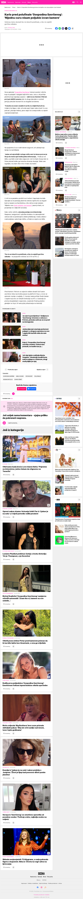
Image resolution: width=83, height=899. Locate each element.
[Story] (38, 880)
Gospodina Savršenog (22, 92)
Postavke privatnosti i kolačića (41, 894)
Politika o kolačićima (33, 883)
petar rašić (29, 376)
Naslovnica (7, 7)
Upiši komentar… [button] (13, 423)
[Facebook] (37, 887)
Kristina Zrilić (11, 27)
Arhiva (60, 883)
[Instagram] (41, 887)
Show (13, 7)
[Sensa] (44, 880)
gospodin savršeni (8, 376)
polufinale (37, 376)
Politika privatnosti (52, 883)
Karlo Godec (20, 376)
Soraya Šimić (18, 379)
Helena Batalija (7, 379)
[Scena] (3, 2)
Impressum (24, 883)
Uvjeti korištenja (43, 883)
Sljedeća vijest (41, 369)
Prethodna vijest (13, 369)
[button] (48, 28)
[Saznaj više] (79, 210)
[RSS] (45, 887)
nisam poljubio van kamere (22, 205)
